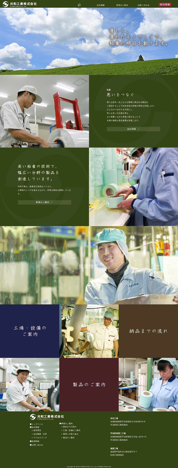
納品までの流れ (69, 426)
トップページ (37, 424)
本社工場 (114, 418)
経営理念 (37, 430)
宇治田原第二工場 (118, 433)
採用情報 (89, 266)
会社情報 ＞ (133, 129)
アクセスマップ (40, 437)
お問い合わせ (37, 445)
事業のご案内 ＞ (44, 202)
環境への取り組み (70, 434)
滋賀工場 (114, 448)
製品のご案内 (69, 437)
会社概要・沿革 (40, 434)
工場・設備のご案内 (71, 430)
